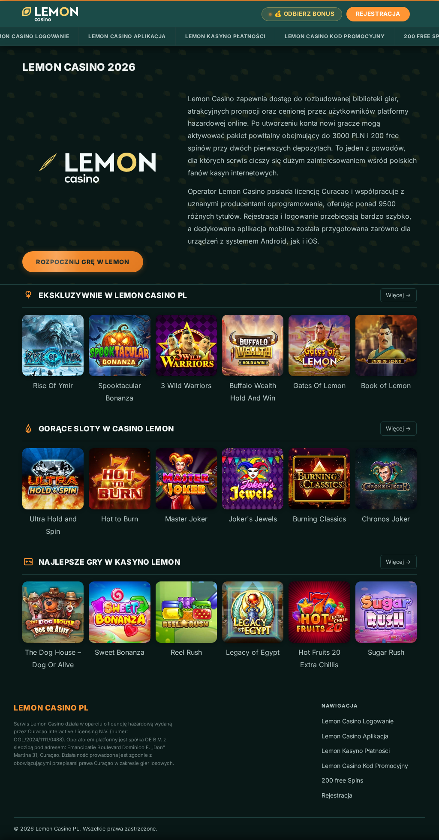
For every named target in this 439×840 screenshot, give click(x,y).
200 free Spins (342, 780)
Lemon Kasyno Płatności (225, 36)
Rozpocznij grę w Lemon (82, 261)
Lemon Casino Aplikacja (127, 36)
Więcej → (398, 295)
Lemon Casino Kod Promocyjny (335, 36)
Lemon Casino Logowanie (358, 721)
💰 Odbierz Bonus (304, 13)
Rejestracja (378, 13)
